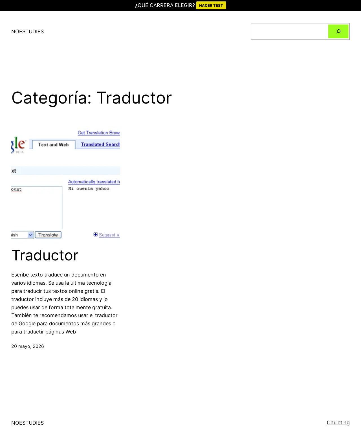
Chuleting (338, 422)
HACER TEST (211, 5)
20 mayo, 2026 (27, 346)
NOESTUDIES (27, 31)
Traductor (44, 255)
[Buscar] (338, 31)
